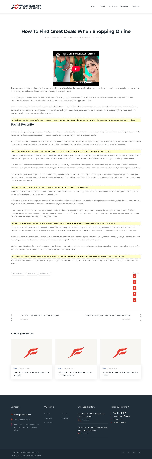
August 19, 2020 (69, 368)
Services (49, 418)
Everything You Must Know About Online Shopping (31, 373)
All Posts (55, 37)
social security (44, 274)
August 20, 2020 (25, 368)
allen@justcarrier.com (22, 414)
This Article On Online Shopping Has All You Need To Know (75, 373)
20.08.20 (86, 420)
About (64, 414)
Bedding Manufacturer (121, 416)
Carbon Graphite (119, 422)
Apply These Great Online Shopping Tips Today (120, 373)
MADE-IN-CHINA (119, 413)
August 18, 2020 (114, 368)
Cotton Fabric (118, 419)
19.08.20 (85, 434)
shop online (31, 274)
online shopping (18, 274)
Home (47, 37)
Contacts (49, 423)
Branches (65, 418)
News (63, 37)
